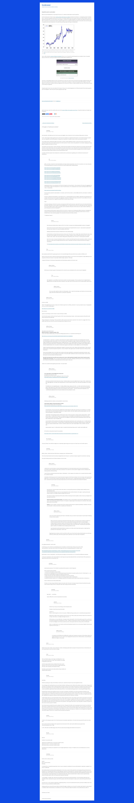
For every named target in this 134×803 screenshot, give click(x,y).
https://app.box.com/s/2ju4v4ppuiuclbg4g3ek (52, 167)
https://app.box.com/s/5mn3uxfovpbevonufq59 (52, 181)
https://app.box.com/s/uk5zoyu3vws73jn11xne (52, 182)
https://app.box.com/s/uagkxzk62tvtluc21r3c (52, 176)
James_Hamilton (57, 116)
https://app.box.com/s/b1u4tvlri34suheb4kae (52, 175)
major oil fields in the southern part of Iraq (69, 110)
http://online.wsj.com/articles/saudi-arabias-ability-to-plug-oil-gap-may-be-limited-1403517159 (61, 406)
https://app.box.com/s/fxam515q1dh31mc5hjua (52, 190)
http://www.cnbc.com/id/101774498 (48, 308)
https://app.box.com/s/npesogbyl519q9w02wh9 (52, 177)
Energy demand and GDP (87, 123)
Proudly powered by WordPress (46, 798)
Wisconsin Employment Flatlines (48, 123)
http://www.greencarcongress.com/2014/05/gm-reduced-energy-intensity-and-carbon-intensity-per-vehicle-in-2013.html (69, 244)
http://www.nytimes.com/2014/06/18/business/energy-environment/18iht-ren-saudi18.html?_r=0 (61, 433)
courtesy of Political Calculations (56, 56)
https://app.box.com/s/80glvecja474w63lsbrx (52, 171)
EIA (44, 52)
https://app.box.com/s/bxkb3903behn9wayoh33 (52, 179)
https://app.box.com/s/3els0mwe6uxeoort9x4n (52, 172)
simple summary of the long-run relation (63, 16)
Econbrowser (46, 5)
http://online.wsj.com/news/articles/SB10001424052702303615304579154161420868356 (57, 336)
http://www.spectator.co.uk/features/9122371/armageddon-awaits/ (56, 377)
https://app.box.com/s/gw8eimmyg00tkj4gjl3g (52, 169)
